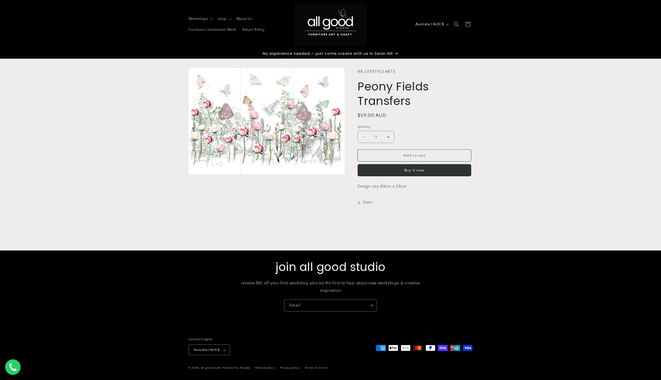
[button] (200, 18)
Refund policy (265, 367)
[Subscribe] (371, 305)
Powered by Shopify (236, 368)
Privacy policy (290, 367)
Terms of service (316, 367)
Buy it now (414, 170)
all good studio (211, 368)
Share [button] (368, 202)
